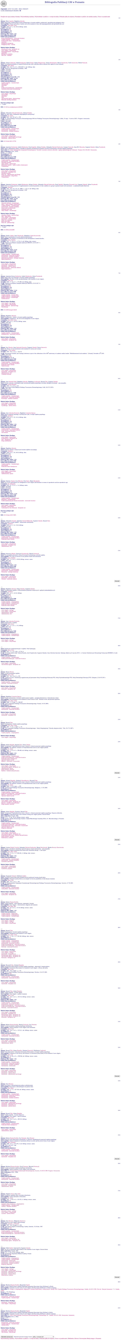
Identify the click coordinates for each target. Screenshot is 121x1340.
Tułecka (28, 744)
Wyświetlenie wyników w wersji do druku (47, 16)
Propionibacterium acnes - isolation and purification (14, 835)
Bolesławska (25, 147)
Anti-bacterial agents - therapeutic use (10, 664)
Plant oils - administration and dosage (10, 174)
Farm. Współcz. (12, 240)
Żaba (46, 381)
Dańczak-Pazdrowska (17, 113)
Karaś (12, 1193)
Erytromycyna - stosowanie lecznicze (10, 430)
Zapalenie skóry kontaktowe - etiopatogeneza (12, 1204)
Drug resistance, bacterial (7, 769)
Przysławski (102, 147)
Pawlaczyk (36, 553)
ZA (10, 72)
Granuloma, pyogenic (6, 868)
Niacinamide (4, 94)
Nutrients (10, 187)
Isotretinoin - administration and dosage (11, 137)
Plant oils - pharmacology (7, 222)
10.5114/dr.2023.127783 (10, 141)
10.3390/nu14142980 (9, 229)
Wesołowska (20, 235)
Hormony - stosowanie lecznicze (9, 683)
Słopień (13, 481)
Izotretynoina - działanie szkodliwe (10, 131)
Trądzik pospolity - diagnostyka (9, 913)
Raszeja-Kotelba (14, 902)
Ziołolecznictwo (5, 298)
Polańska (29, 113)
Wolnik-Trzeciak (14, 847)
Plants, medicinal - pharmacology (9, 305)
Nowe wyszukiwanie (104, 16)
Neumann (34, 1024)
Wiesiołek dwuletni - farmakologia (10, 203)
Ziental (32, 62)
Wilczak (12, 672)
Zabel (18, 1193)
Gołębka (24, 876)
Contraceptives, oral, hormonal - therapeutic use (13, 507)
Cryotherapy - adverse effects (8, 405)
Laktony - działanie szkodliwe (8, 1206)
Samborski (43, 1050)
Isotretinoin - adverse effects (8, 138)
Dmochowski (44, 847)
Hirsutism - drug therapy (7, 506)
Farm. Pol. (10, 280)
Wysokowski (64, 62)
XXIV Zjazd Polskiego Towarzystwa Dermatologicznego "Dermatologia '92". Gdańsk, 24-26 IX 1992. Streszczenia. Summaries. (42, 1315)
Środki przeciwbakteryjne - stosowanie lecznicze (13, 658)
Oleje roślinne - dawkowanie (8, 163)
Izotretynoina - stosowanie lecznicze (10, 161)
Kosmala (14, 521)
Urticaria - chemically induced (9, 579)
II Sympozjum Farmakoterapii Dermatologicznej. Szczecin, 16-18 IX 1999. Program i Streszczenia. (35, 1170)
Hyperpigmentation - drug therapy (10, 51)
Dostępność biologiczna (7, 43)
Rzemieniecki (53, 62)
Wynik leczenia (5, 366)
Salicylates (4, 96)
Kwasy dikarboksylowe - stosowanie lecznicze (12, 38)
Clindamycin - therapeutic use (8, 340)
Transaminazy (4, 166)
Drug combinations (6, 440)
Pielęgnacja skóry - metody (8, 44)
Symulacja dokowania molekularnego (10, 89)
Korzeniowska (25, 553)
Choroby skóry (5, 1325)
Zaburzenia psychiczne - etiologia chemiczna (12, 258)
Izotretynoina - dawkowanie (8, 130)
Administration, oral (6, 373)
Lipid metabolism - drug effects (9, 175)
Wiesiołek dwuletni (6, 162)
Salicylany (4, 85)
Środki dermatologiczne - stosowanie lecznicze (13, 944)
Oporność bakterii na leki (7, 760)
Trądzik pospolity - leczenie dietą (9, 294)
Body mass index (5, 221)
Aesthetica (10, 415)
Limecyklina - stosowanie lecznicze (10, 888)
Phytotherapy (4, 307)
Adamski (92, 147)
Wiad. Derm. (11, 624)
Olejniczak (13, 62)
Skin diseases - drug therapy (8, 1332)
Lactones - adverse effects (7, 1213)
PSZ (10, 122)
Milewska (20, 481)
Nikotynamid (4, 84)
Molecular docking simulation (8, 99)
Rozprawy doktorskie (6, 828)
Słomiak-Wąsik (13, 381)
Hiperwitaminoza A (6, 259)
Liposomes (4, 53)
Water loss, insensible (6, 220)
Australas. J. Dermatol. (13, 1223)
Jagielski (34, 147)
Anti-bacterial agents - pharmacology (10, 98)
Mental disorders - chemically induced (11, 267)
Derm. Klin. (11, 674)
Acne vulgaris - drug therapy (8, 50)
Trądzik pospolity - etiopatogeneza (10, 601)
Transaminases (5, 177)
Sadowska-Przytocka (21, 347)
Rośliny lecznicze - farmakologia (9, 297)
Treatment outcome (6, 374)
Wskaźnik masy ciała (6, 209)
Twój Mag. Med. (12, 906)
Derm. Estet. (11, 995)
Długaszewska (41, 62)
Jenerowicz (44, 347)
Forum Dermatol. (12, 384)
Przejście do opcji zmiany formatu (10, 16)
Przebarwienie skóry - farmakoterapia (10, 40)
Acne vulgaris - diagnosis (7, 920)
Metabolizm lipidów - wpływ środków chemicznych (14, 165)
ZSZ (10, 1228)
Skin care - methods (6, 55)
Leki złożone (4, 432)
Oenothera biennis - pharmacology (10, 215)
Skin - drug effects (6, 216)
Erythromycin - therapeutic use (9, 438)
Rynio (27, 481)
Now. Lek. (10, 1054)
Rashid (11, 1248)
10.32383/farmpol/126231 (10, 310)
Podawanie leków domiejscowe (9, 466)
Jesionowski (75, 62)
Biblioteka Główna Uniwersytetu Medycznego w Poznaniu (84, 1338)
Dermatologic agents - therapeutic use (10, 955)
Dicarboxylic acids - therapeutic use (10, 49)
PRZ (10, 1293)
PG (10, 654)
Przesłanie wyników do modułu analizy (86, 16)
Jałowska (22, 21)
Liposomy (3, 42)
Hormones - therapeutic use (8, 689)
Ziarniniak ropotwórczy (7, 861)
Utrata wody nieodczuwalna (8, 208)
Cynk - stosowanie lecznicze (8, 431)
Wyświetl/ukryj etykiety (27, 16)
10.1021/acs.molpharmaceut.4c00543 (13, 107)
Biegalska (12, 744)
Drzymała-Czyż (73, 184)
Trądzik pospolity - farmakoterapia (10, 39)
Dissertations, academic (7, 837)
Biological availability (6, 54)
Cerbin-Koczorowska (35, 235)
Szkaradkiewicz (25, 780)
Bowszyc (11, 1084)
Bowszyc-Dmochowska (58, 847)
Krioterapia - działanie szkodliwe (9, 398)
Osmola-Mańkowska (27, 521)
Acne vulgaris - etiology (7, 610)
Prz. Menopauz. (12, 484)
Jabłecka (13, 553)
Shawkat (10, 347)
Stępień (28, 1285)
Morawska (82, 147)
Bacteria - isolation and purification (10, 770)
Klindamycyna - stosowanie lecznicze (10, 334)
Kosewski (70, 147)
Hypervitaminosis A (6, 268)
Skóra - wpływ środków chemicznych (10, 204)
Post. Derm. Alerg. (12, 700)
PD (10, 820)
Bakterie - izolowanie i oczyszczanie (10, 761)
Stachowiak (23, 62)
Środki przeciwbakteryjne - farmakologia (11, 87)
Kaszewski (30, 1050)
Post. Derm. (11, 1088)
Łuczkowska (37, 381)
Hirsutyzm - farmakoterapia (8, 499)
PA (10, 29)
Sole (2, 86)
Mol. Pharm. (11, 65)
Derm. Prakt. (11, 650)
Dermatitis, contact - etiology (8, 1211)
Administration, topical (7, 473)
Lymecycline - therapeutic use (8, 894)
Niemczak (84, 62)
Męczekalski (36, 481)
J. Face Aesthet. (12, 350)
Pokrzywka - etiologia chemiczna (9, 572)
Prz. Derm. (10, 115)
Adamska (22, 588)
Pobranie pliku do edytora (67, 16)
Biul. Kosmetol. (12, 1142)
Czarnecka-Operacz (30, 413)
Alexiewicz (22, 1221)
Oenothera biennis (5, 173)
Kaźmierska (14, 147)
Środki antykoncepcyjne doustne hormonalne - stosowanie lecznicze (18, 500)
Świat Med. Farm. (12, 25)
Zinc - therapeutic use (6, 439)
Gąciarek (11, 21)
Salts (2, 97)
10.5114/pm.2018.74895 (10, 515)
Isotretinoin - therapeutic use (8, 172)
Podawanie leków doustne (7, 364)
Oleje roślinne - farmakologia (8, 210)
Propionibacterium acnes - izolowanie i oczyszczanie (14, 825)
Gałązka (12, 235)
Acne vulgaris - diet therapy (8, 303)
